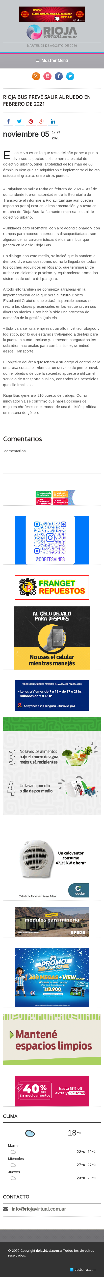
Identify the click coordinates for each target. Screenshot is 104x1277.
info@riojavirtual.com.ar (39, 1209)
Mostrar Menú (55, 60)
